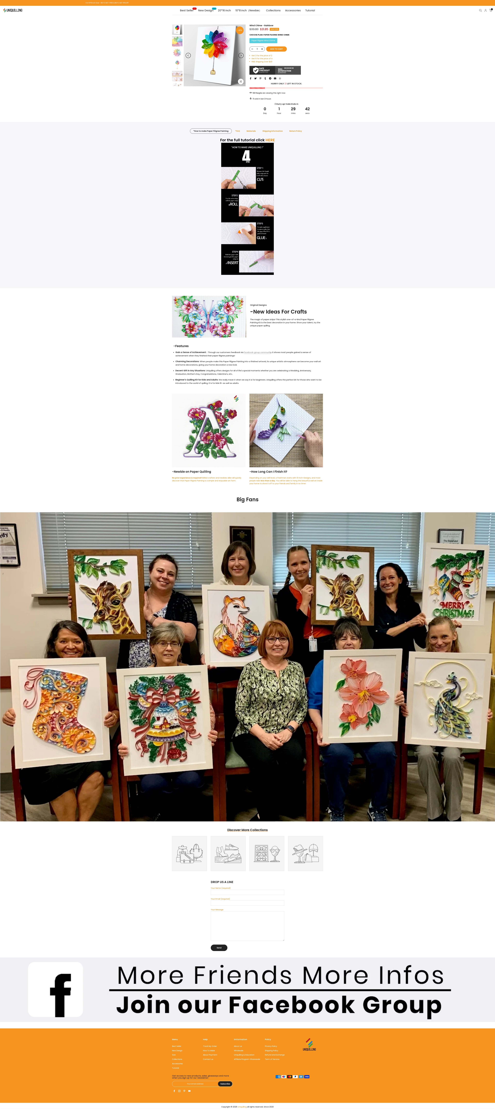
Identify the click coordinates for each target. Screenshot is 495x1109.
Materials (251, 131)
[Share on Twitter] (255, 78)
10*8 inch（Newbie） (248, 10)
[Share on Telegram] (270, 78)
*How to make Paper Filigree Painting (210, 131)
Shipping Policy (271, 1050)
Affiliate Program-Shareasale (247, 1059)
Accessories (293, 10)
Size (174, 1055)
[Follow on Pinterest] (184, 1091)
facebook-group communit (257, 352)
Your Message (217, 909)
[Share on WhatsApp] (280, 78)
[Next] (241, 55)
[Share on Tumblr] (265, 78)
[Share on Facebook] (250, 78)
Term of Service (272, 1059)
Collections (273, 10)
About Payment (210, 1055)
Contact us (208, 1059)
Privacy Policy (271, 1046)
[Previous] (188, 55)
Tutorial (310, 10)
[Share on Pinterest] (260, 78)
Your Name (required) (221, 888)
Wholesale (238, 1050)
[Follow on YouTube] (189, 1091)
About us (238, 1046)
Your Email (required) (220, 899)
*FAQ (237, 131)
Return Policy (295, 131)
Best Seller (188, 10)
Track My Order (210, 1046)
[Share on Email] (275, 78)
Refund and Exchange (275, 1055)
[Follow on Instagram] (179, 1091)
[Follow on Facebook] (174, 1091)
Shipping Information (272, 131)
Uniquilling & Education (244, 1055)
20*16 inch (224, 10)
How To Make (209, 1050)
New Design (207, 10)
